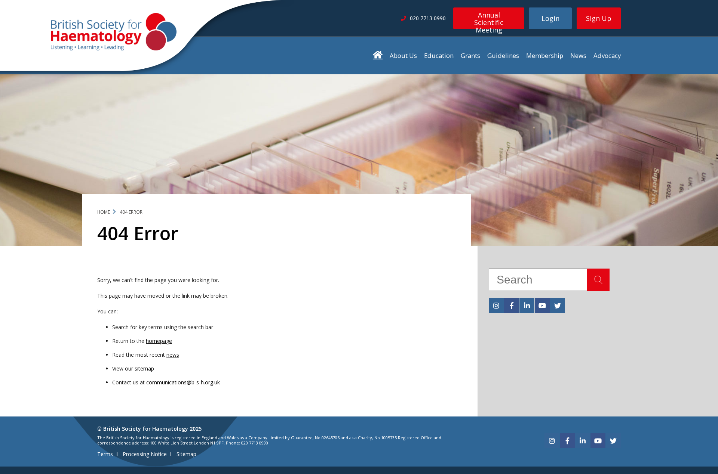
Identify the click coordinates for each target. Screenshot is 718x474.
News (578, 55)
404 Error (131, 212)
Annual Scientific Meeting (488, 19)
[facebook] (511, 305)
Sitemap (186, 454)
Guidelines (503, 55)
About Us (403, 55)
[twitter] (557, 305)
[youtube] (542, 305)
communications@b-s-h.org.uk (183, 382)
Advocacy (607, 55)
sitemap (144, 368)
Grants (470, 55)
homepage (159, 340)
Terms (105, 454)
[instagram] (496, 305)
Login (550, 18)
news (172, 354)
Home (103, 212)
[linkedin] (526, 305)
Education (439, 55)
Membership (544, 55)
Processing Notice (145, 454)
